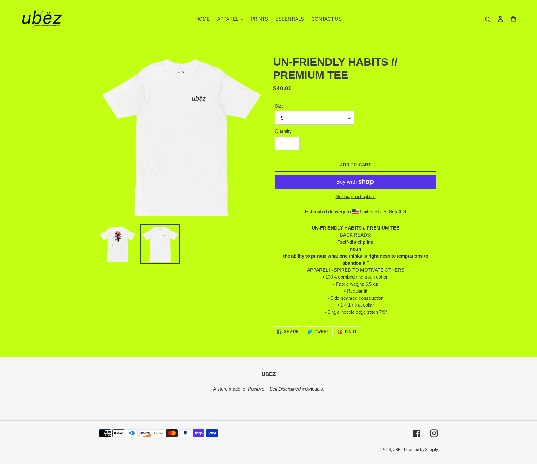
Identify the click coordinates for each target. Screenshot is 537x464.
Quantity (283, 131)
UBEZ (398, 450)
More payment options (356, 196)
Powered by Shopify (421, 450)
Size (279, 106)
